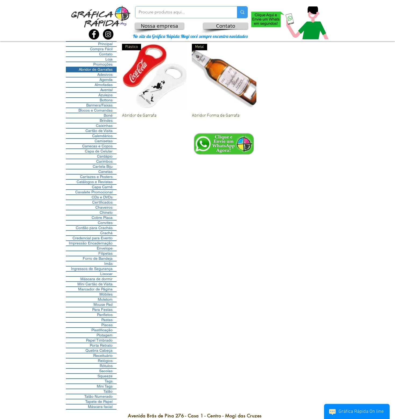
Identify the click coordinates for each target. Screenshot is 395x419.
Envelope (105, 248)
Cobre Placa (102, 217)
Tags (109, 381)
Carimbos (104, 161)
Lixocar (106, 274)
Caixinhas (104, 125)
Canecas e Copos (97, 146)
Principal (105, 44)
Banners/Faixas (99, 105)
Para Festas (102, 309)
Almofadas (104, 85)
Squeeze (105, 376)
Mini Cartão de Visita (95, 284)
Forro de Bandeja (98, 258)
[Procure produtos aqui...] (242, 12)
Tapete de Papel (99, 401)
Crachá (106, 233)
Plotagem (104, 335)
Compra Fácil (101, 49)
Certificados (102, 202)
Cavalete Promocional (94, 192)
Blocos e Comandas (95, 110)
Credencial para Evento (93, 238)
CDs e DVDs (102, 197)
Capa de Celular (99, 151)
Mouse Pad (103, 304)
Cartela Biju (103, 166)
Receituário (103, 355)
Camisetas (104, 141)
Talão (108, 391)
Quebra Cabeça (99, 350)
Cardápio (105, 156)
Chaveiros (104, 207)
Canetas (105, 171)
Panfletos (105, 315)
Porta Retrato (101, 345)
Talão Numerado (98, 396)
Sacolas (106, 371)
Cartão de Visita (99, 131)
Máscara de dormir (96, 279)
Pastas (107, 320)
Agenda (106, 79)
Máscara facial (100, 406)
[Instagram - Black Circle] (108, 34)
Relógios (105, 360)
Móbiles (106, 294)
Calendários (102, 136)
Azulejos (105, 95)
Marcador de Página (95, 289)
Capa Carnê (102, 187)
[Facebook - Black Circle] (94, 34)
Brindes (106, 120)
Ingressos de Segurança (92, 269)
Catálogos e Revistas (95, 182)
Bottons (106, 100)
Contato (106, 54)
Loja (109, 59)
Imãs (108, 263)
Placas (107, 325)
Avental (106, 90)
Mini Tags (105, 386)
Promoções (103, 64)
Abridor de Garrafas (96, 69)
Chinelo (106, 212)
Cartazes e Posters (96, 177)
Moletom (105, 299)
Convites (105, 223)
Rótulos (106, 366)
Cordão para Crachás (94, 228)
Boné (108, 115)
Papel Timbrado (99, 340)
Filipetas (105, 253)
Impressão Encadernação (91, 243)
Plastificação (102, 330)
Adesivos (105, 74)
